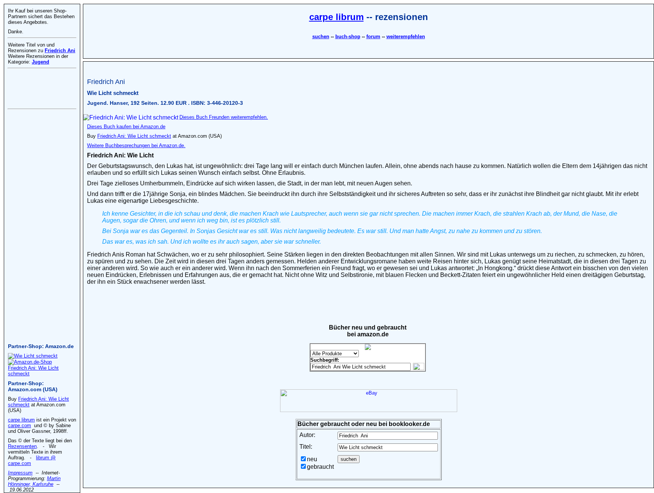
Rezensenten (22, 446)
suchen (320, 36)
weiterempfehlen (405, 36)
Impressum (20, 473)
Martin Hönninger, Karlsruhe (34, 481)
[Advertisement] (368, 64)
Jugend (40, 62)
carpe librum (336, 17)
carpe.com (19, 425)
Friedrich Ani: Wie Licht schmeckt (134, 136)
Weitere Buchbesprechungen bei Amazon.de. (136, 145)
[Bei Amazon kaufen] (33, 356)
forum (373, 36)
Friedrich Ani (60, 50)
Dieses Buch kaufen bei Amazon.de (126, 126)
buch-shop (347, 36)
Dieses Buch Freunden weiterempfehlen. (223, 117)
